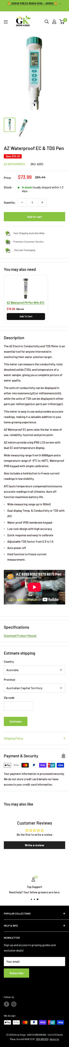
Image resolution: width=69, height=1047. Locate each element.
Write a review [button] (34, 845)
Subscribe (16, 973)
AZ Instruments (14, 164)
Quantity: (10, 202)
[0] (62, 21)
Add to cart (34, 216)
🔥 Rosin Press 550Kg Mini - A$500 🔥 (32, 3)
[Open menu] (6, 21)
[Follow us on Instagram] (13, 1004)
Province (9, 679)
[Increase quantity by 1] (42, 202)
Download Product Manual (20, 635)
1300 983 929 (42, 1039)
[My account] (54, 22)
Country (9, 661)
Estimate (16, 721)
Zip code (9, 697)
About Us (54, 1039)
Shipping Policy (13, 738)
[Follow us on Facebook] (6, 1004)
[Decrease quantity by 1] (22, 202)
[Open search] (47, 22)
